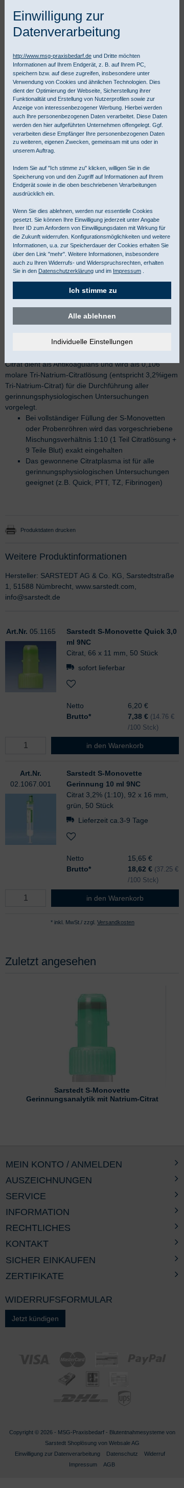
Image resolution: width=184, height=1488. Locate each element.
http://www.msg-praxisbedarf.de (52, 56)
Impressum (127, 271)
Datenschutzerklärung (66, 271)
